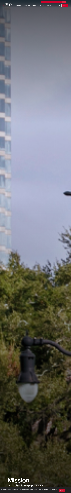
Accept (62, 490)
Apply (64, 5)
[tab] (59, 2)
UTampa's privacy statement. (8, 490)
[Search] (59, 6)
